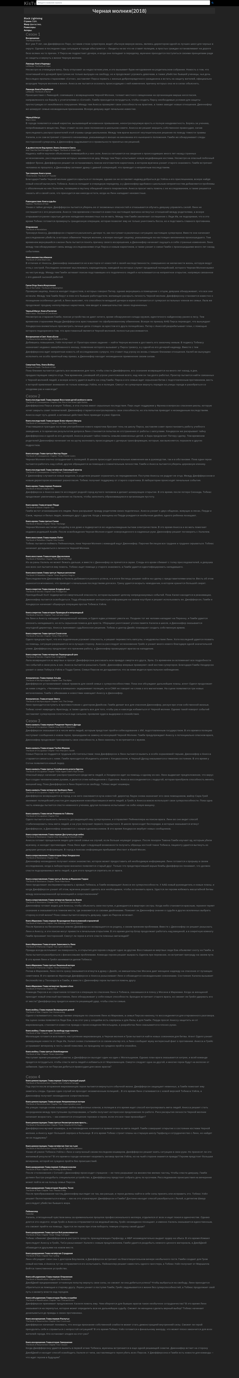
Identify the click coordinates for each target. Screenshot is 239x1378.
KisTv (30, 3)
